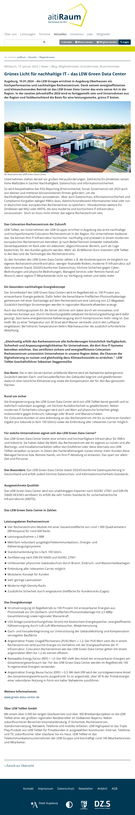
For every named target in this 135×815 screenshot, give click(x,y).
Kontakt (67, 42)
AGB (114, 789)
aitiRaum (21, 57)
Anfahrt (102, 789)
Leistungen (27, 34)
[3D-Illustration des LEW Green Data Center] (67, 136)
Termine (44, 34)
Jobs (90, 34)
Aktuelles (60, 34)
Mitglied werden (108, 42)
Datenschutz (65, 789)
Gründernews (89, 66)
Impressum (45, 789)
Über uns (10, 34)
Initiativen (77, 34)
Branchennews (110, 66)
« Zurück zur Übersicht (19, 766)
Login (126, 42)
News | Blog (49, 66)
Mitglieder (103, 34)
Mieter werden (85, 42)
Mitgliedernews (46, 57)
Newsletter (86, 789)
